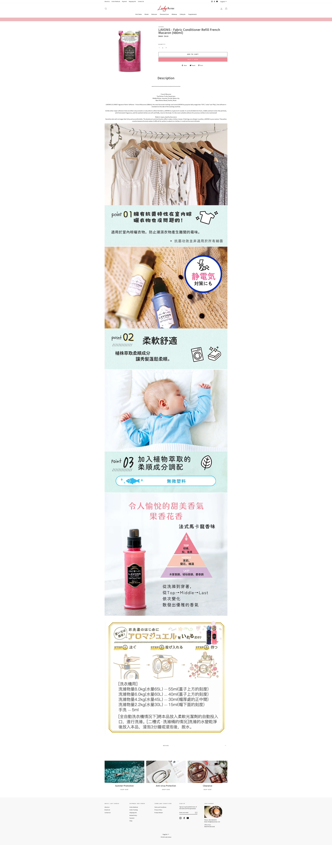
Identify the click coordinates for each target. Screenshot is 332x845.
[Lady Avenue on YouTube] (188, 818)
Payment (124, 1)
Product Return (159, 812)
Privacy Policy (158, 810)
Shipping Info (132, 1)
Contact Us (141, 1)
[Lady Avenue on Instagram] (180, 818)
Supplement (192, 14)
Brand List (107, 810)
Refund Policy (133, 815)
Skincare (154, 14)
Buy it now (193, 59)
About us (107, 807)
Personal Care (164, 14)
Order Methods (116, 1)
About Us (107, 1)
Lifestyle (182, 14)
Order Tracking (134, 810)
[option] (166, 19)
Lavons (161, 26)
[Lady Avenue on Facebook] (184, 818)
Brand (146, 14)
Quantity (161, 44)
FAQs (131, 821)
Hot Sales (138, 14)
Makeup (174, 14)
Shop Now (124, 789)
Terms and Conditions (160, 807)
